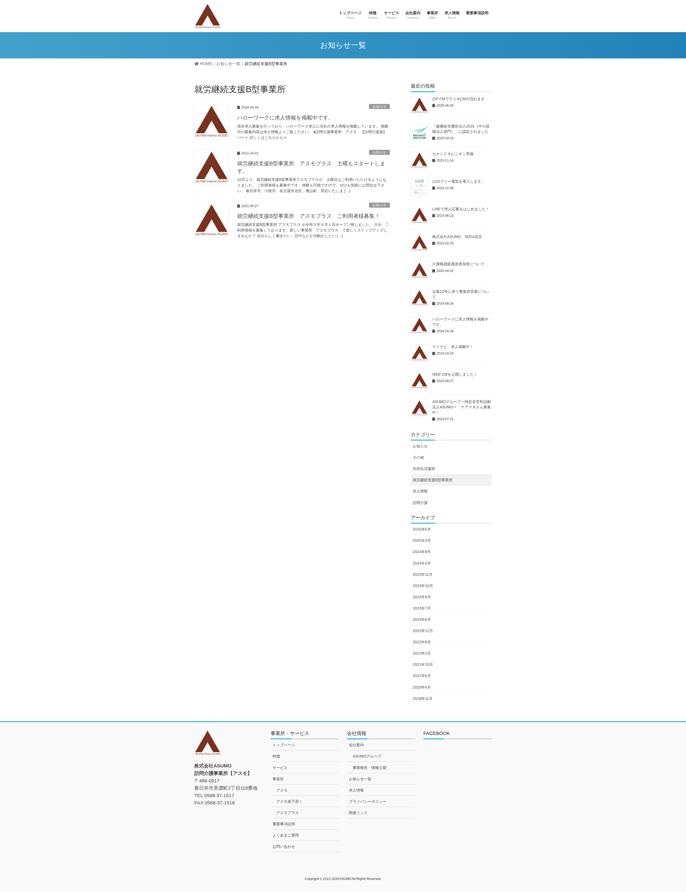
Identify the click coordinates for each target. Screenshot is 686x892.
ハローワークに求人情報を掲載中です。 (285, 118)
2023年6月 (422, 619)
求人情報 (420, 491)
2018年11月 (423, 698)
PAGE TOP (666, 860)
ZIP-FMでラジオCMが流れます (458, 99)
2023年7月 (422, 608)
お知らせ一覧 (360, 779)
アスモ (282, 790)
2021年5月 (422, 676)
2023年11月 (423, 574)
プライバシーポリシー (367, 801)
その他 (418, 457)
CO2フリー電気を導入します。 (458, 181)
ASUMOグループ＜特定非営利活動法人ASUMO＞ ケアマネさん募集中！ (461, 407)
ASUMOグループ (367, 756)
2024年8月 (422, 552)
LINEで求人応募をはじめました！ (460, 209)
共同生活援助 (424, 468)
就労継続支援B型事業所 (433, 480)
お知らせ (379, 106)
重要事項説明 (284, 824)
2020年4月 (422, 687)
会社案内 (356, 745)
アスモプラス (287, 813)
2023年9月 (422, 597)
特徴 (276, 756)
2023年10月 (423, 586)
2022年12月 (423, 631)
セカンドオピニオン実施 (453, 154)
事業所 (278, 779)
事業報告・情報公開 (369, 768)
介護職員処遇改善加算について (458, 264)
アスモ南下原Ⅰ (289, 801)
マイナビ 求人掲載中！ (453, 347)
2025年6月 (422, 529)
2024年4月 (422, 563)
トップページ (284, 745)
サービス (280, 768)
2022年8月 (422, 642)
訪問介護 (420, 503)
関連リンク (358, 813)
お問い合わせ (284, 846)
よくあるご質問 (286, 835)
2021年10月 (423, 664)
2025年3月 (422, 540)
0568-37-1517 (219, 795)
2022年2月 (422, 653)
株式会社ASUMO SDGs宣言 (457, 236)
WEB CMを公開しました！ (455, 374)
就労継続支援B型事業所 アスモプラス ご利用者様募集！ (308, 216)
